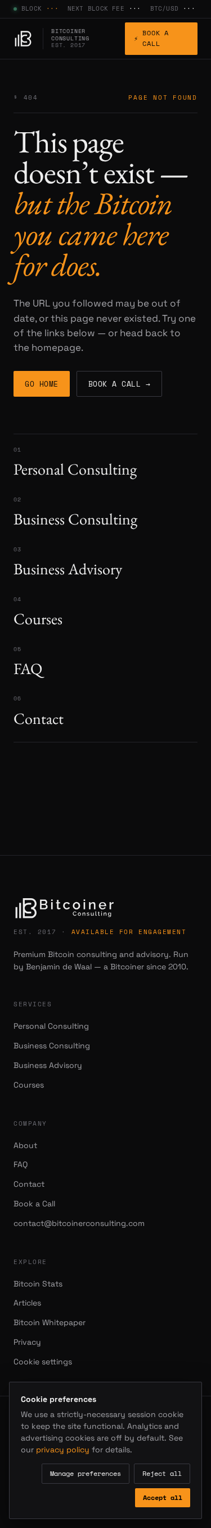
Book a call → (119, 383)
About (25, 1145)
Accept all (162, 1497)
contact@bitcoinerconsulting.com (79, 1223)
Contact (29, 1184)
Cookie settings (43, 1362)
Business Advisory (48, 1065)
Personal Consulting (51, 1026)
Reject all (162, 1473)
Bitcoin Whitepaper (50, 1322)
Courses (29, 1085)
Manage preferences (85, 1473)
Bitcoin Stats (38, 1284)
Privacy (27, 1342)
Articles (27, 1303)
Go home (42, 383)
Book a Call (151, 38)
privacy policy (62, 1450)
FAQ (21, 1164)
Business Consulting (52, 1046)
